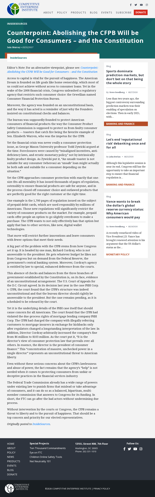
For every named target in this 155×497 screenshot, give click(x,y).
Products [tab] (78, 12)
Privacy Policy (101, 488)
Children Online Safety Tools (46, 457)
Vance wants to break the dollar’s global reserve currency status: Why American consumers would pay (125, 209)
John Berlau (114, 156)
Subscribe (124, 12)
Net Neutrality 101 (40, 461)
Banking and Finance (120, 123)
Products (13, 461)
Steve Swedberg (117, 92)
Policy (11, 452)
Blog (94, 12)
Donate (12, 474)
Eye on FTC (36, 452)
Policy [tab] (62, 12)
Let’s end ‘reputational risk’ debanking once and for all (126, 143)
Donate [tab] (141, 12)
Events (106, 12)
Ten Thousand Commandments (48, 448)
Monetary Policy (117, 254)
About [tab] (48, 12)
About (11, 448)
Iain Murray (13, 47)
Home (10, 443)
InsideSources (41, 424)
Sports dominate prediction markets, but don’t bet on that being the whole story (125, 77)
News (10, 457)
